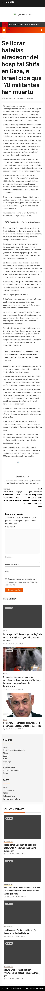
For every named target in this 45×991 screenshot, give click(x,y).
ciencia (5, 759)
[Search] (41, 30)
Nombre (8, 557)
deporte (6, 765)
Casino (5, 773)
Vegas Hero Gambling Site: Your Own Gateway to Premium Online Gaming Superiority (20, 847)
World (3, 37)
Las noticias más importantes (14, 750)
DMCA (5, 793)
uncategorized (8, 841)
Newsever (29, 989)
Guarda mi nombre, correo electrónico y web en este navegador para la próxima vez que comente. (21, 582)
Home (5, 747)
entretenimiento (9, 767)
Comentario (10, 527)
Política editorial (9, 796)
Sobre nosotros (9, 790)
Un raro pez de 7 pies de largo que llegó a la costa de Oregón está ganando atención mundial (22, 637)
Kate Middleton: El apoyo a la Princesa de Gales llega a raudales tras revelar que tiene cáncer (12, 494)
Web (7, 572)
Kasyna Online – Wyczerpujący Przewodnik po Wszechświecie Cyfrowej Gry (22, 972)
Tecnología (7, 762)
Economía (6, 756)
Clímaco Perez (21, 854)
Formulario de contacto (11, 770)
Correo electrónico (12, 564)
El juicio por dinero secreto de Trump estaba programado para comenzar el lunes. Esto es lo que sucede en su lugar (32, 497)
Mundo (5, 753)
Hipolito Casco (8, 98)
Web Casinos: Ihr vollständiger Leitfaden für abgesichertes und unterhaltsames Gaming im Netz (22, 890)
